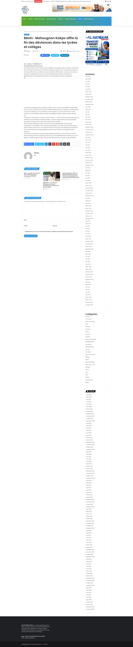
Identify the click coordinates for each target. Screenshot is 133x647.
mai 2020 (87, 259)
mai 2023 (87, 175)
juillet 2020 (88, 254)
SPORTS (87, 377)
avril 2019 (87, 292)
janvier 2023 (88, 185)
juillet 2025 (88, 109)
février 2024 (88, 152)
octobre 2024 (88, 132)
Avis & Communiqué (88, 19)
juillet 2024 (88, 139)
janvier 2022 (88, 208)
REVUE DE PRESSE (89, 362)
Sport (86, 372)
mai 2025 (87, 114)
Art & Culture (88, 319)
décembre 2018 (89, 302)
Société (80, 19)
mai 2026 (87, 84)
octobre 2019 (88, 276)
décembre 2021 (89, 211)
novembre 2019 (89, 274)
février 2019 (88, 297)
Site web (55, 225)
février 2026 (88, 91)
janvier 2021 (88, 238)
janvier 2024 (88, 155)
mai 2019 (87, 289)
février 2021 (88, 236)
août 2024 (87, 137)
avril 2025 (87, 117)
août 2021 (87, 221)
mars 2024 (88, 150)
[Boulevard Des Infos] (25, 10)
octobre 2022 (88, 193)
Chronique (87, 329)
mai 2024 (87, 145)
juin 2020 (87, 256)
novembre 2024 (89, 129)
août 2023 (87, 167)
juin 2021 (87, 226)
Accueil (27, 31)
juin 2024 (87, 142)
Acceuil (24, 19)
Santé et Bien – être (51, 19)
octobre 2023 (88, 162)
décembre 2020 (89, 241)
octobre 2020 (88, 246)
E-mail (26, 225)
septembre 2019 (89, 279)
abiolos (28, 51)
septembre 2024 (89, 134)
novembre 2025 (89, 99)
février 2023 (88, 183)
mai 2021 (87, 228)
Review (87, 359)
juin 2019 (87, 287)
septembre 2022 (89, 195)
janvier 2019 (88, 299)
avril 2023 (87, 178)
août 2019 (87, 282)
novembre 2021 (89, 213)
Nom (25, 220)
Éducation (87, 336)
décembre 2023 (89, 157)
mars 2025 (88, 119)
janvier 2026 (88, 94)
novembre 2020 (89, 243)
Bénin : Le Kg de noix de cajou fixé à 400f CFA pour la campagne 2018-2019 (32, 174)
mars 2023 (88, 180)
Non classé (88, 352)
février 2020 (88, 266)
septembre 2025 (89, 104)
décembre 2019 (89, 271)
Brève (86, 324)
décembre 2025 (89, 96)
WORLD (87, 382)
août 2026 (87, 76)
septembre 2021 (89, 218)
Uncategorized (89, 379)
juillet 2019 (88, 284)
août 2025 (87, 106)
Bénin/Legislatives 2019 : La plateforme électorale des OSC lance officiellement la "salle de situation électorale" (70, 175)
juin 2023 (87, 172)
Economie (87, 334)
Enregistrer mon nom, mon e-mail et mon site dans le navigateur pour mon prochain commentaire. (49, 231)
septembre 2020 (89, 249)
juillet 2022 (88, 200)
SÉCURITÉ (87, 367)
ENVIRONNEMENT (89, 341)
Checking (87, 326)
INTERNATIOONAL (89, 346)
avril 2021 (87, 231)
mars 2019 (87, 294)
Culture (87, 331)
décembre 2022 (89, 188)
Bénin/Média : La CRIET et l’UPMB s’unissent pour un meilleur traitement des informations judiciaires (67, 1)
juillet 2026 (88, 79)
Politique (30, 19)
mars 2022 (88, 203)
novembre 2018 (89, 304)
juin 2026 (87, 81)
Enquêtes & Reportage (70, 19)
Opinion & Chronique (40, 19)
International (88, 344)
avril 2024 (87, 147)
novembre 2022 (89, 190)
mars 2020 (88, 264)
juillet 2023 (88, 170)
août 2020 (87, 251)
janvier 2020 (88, 269)
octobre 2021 (88, 216)
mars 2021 (87, 233)
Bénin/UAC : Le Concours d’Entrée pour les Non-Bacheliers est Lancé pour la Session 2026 (51, 185)
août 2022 (87, 198)
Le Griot (45, 644)
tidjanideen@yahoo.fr (30, 638)
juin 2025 (87, 112)
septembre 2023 (89, 165)
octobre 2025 (88, 101)
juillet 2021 (88, 223)
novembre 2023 (89, 160)
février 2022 (88, 205)
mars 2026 (88, 89)
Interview (60, 19)
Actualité (87, 316)
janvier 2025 (88, 124)
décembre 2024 (89, 127)
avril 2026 (87, 86)
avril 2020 (87, 261)
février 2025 (88, 122)
